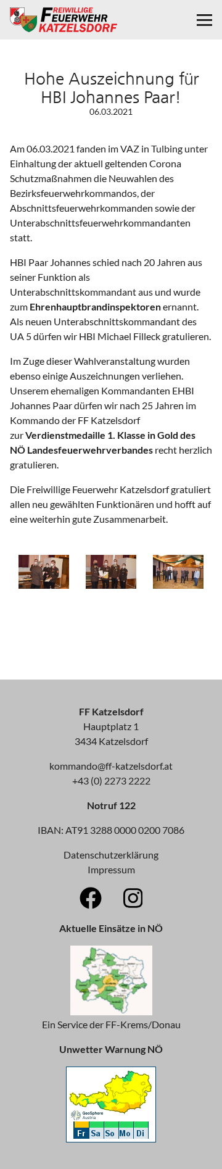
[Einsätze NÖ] (111, 1011)
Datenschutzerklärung (111, 854)
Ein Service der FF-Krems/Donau (111, 1024)
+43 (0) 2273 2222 (111, 780)
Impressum (111, 869)
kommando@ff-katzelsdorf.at (111, 766)
